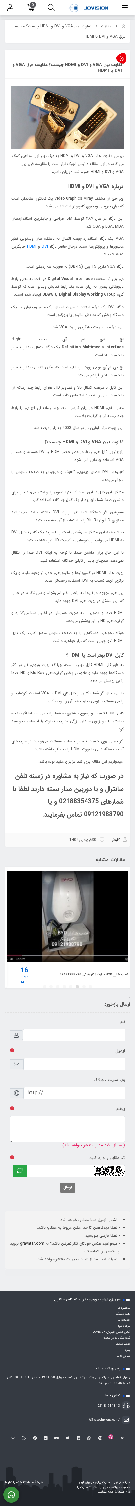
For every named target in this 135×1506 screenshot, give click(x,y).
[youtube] (56, 1438)
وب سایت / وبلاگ (109, 1079)
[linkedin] (45, 1438)
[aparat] (111, 1438)
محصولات (124, 1308)
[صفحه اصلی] (123, 26)
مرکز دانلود (124, 1326)
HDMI (31, 246)
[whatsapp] (89, 1438)
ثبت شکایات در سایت (116, 1338)
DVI (45, 246)
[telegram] (121, 1438)
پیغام (120, 1108)
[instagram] (100, 1438)
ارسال (67, 1187)
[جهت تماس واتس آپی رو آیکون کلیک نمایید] (11, 1495)
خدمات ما (124, 1320)
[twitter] (67, 1438)
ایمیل (120, 1050)
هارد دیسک (123, 1314)
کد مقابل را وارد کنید (107, 1157)
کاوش (115, 840)
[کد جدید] (20, 1171)
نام (122, 1021)
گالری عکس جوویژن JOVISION (111, 1332)
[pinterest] (35, 1438)
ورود (127, 1350)
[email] (13, 1438)
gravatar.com (32, 1244)
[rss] (24, 1438)
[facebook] (78, 1438)
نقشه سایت (123, 1344)
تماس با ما (123, 1356)
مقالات (106, 26)
